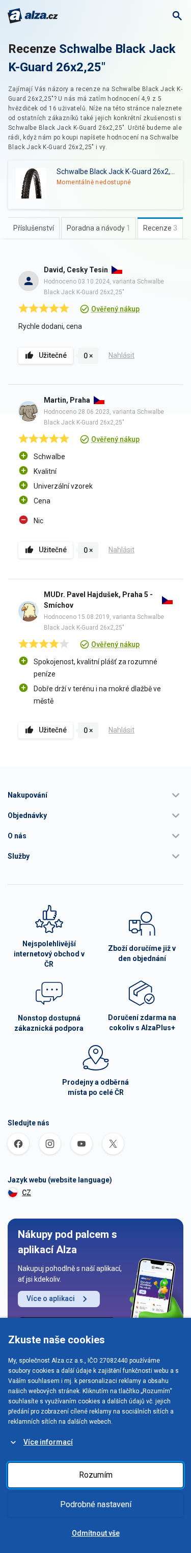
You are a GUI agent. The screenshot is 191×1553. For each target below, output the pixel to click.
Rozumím (96, 1475)
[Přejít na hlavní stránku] (33, 15)
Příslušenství (33, 228)
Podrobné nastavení (95, 1504)
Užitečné (53, 355)
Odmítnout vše (96, 1533)
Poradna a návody (98, 228)
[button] (95, 795)
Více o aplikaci (50, 1298)
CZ (26, 1193)
